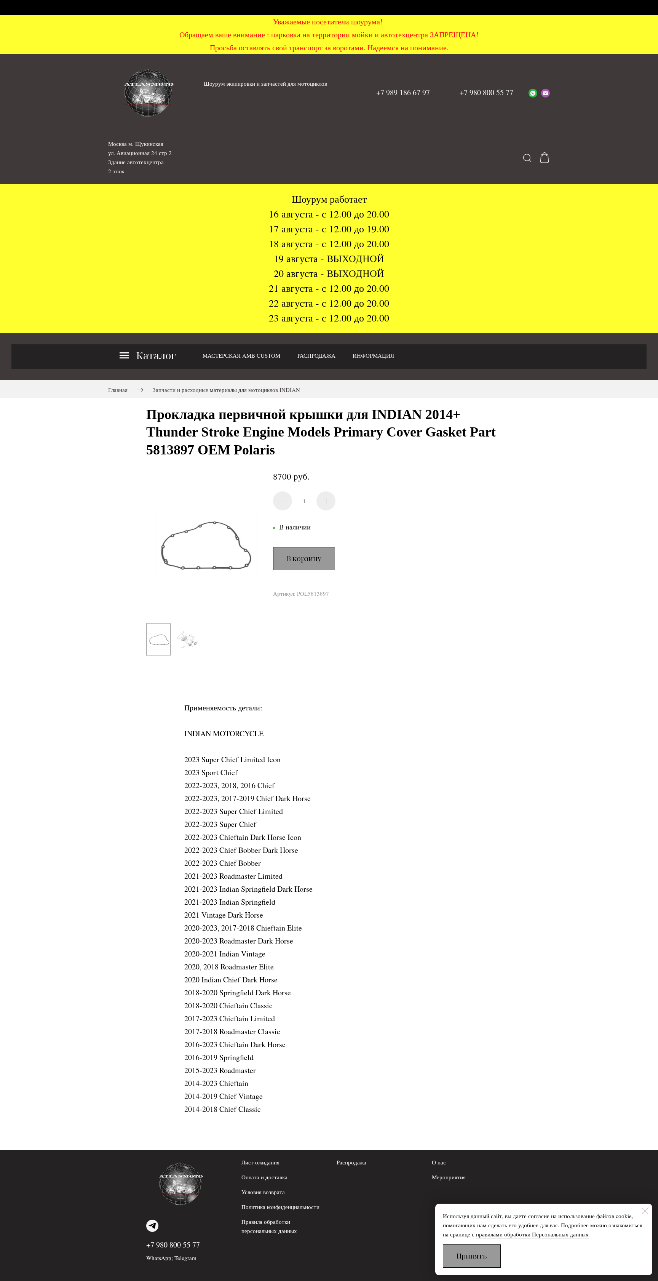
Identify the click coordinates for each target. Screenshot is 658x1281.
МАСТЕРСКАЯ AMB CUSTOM (241, 355)
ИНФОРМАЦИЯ (373, 355)
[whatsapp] (533, 92)
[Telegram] (152, 1226)
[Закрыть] (645, 1210)
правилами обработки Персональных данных (532, 1234)
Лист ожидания (260, 1162)
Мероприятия (449, 1177)
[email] (545, 92)
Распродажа (351, 1162)
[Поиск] (527, 157)
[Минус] (282, 500)
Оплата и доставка (264, 1177)
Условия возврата (263, 1192)
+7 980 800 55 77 (173, 1244)
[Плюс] (325, 500)
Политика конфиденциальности (280, 1207)
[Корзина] (544, 157)
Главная (118, 389)
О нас (439, 1162)
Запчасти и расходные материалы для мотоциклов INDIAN (226, 389)
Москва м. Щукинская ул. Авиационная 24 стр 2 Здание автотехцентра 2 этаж (140, 157)
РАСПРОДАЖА (316, 355)
